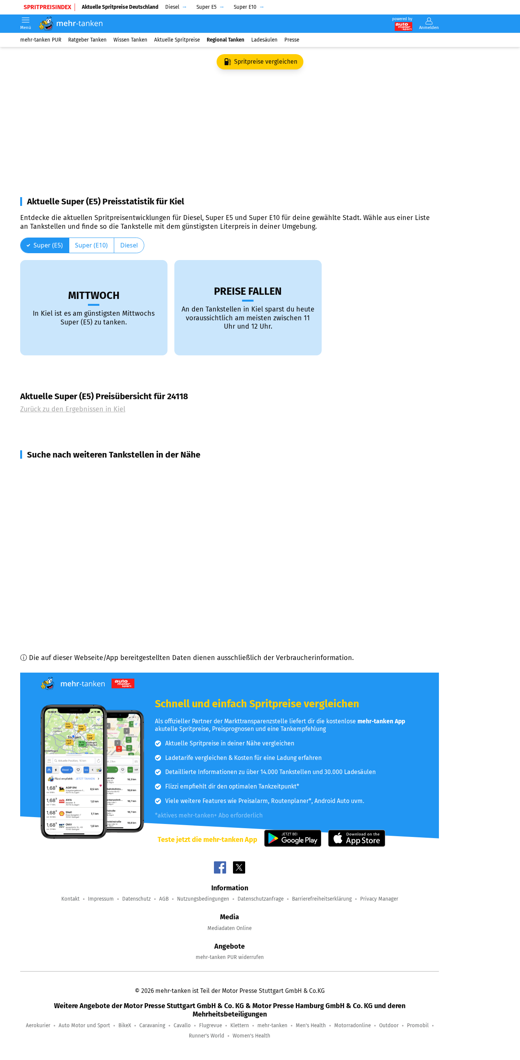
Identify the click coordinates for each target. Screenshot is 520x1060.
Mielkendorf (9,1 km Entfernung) (78, 581)
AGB (164, 899)
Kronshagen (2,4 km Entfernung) (79, 471)
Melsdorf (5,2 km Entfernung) (74, 499)
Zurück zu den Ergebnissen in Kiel (72, 409)
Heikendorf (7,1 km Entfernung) (78, 540)
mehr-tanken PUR (40, 40)
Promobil (418, 1025)
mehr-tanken (272, 1025)
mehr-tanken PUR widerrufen (230, 957)
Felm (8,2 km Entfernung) (68, 568)
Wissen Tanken (130, 40)
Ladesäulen (264, 40)
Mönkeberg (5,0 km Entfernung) (78, 485)
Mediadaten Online (229, 928)
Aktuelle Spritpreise (177, 40)
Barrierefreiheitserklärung (322, 899)
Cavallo (182, 1025)
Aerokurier (38, 1025)
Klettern (239, 1025)
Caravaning (152, 1025)
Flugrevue (210, 1025)
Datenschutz (136, 899)
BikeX (124, 1025)
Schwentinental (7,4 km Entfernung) (85, 554)
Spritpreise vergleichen (265, 61)
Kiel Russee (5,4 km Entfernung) (78, 513)
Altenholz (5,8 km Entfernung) (75, 526)
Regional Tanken (225, 40)
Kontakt (70, 899)
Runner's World (206, 1036)
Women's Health (251, 1036)
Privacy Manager (379, 899)
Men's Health (311, 1025)
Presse (291, 40)
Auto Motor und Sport (84, 1025)
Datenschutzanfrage (261, 899)
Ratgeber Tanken (87, 40)
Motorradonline (352, 1025)
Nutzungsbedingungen (203, 899)
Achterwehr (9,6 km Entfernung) (79, 595)
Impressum (101, 899)
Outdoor (389, 1025)
